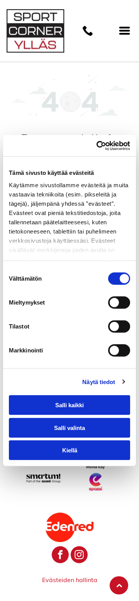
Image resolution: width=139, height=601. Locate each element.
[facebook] (60, 555)
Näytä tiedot (98, 381)
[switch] (119, 302)
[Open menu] (124, 30)
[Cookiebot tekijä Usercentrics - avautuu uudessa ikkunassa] (98, 146)
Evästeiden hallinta (69, 580)
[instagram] (79, 555)
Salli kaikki (69, 405)
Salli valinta (69, 427)
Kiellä (69, 450)
